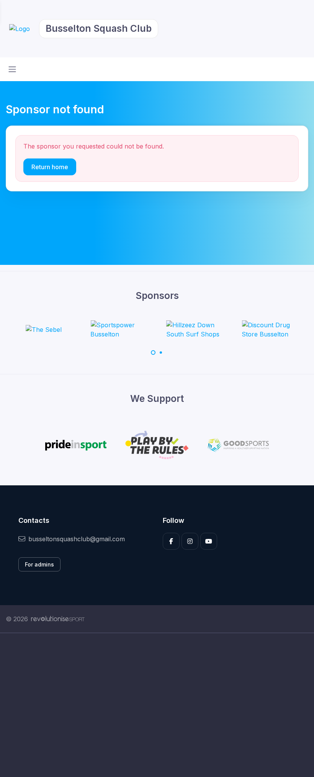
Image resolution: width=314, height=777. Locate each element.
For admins (39, 564)
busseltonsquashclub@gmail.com (76, 539)
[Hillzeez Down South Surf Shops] (195, 329)
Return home (49, 167)
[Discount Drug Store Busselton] (270, 329)
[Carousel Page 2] (161, 352)
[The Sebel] (44, 330)
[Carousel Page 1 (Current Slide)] (153, 352)
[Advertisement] (157, 705)
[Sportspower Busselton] (119, 329)
